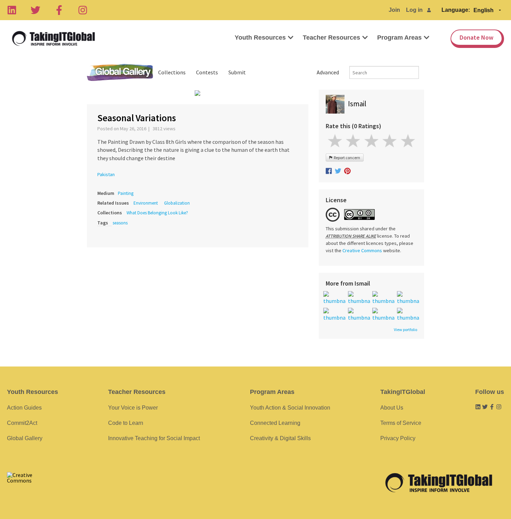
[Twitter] (35, 10)
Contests (207, 72)
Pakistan (106, 174)
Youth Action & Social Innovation (290, 408)
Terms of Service (400, 423)
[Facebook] (59, 10)
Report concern (346, 157)
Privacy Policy (397, 438)
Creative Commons (362, 250)
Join (394, 10)
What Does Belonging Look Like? (157, 213)
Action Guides (24, 408)
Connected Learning (275, 423)
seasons (120, 223)
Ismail (357, 103)
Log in (414, 10)
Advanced (328, 72)
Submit (237, 72)
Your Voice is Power (133, 408)
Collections (172, 72)
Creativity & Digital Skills (280, 438)
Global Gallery (120, 72)
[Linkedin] (12, 10)
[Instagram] (83, 10)
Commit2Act (22, 423)
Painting (125, 193)
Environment (145, 203)
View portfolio (405, 330)
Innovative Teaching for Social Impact (154, 438)
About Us (391, 408)
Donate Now (476, 37)
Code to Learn (125, 423)
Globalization (177, 203)
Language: (455, 10)
